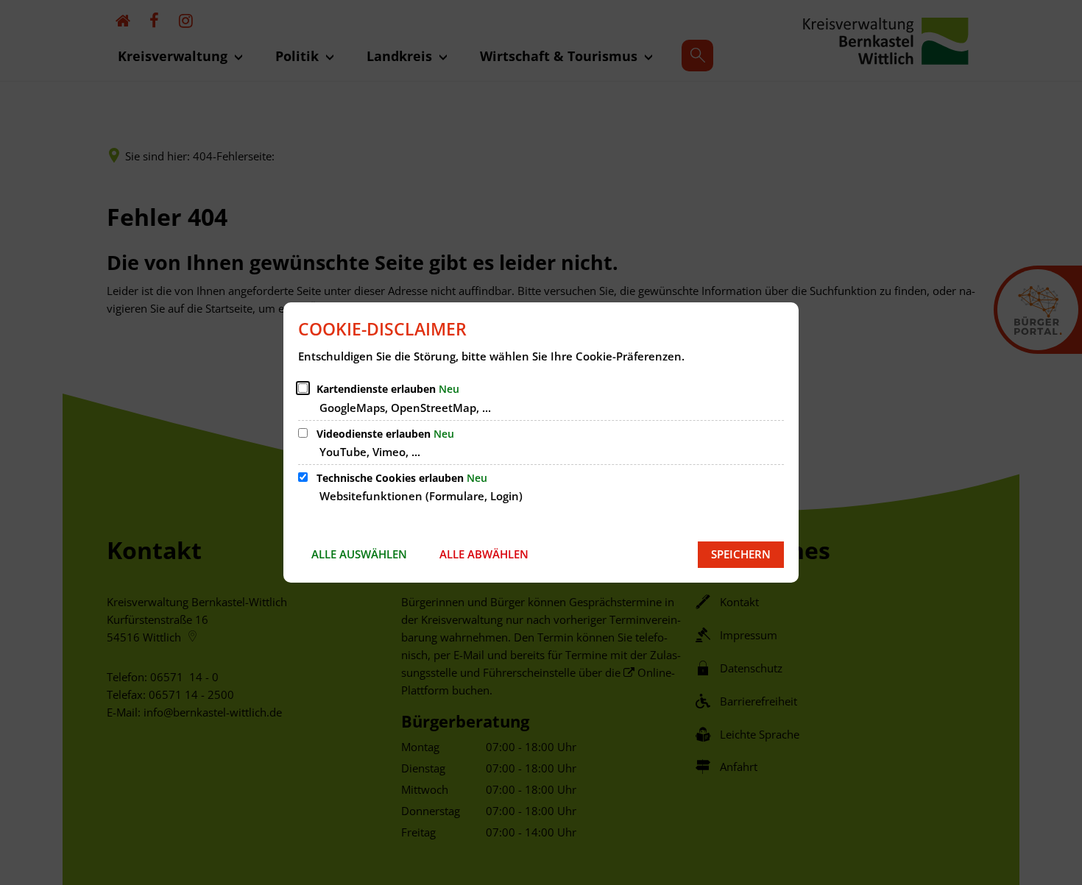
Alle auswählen (359, 554)
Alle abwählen (483, 554)
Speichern (741, 554)
